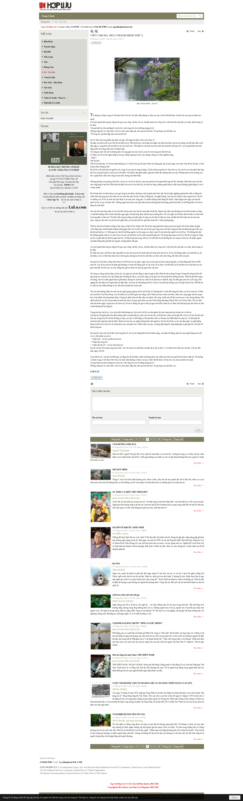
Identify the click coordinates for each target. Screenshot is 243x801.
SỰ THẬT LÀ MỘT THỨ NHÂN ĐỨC (130, 492)
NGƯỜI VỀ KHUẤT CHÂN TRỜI (128, 527)
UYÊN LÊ (96, 43)
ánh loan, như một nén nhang (125, 595)
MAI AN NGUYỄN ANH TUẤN (126, 498)
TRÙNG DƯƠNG (119, 689)
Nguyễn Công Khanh (120, 450)
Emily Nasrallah (47, 118)
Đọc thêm (197, 463)
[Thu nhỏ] (92, 31)
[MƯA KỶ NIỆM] (101, 474)
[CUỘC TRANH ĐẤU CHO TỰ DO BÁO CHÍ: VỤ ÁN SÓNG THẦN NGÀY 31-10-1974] (101, 691)
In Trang (92, 384)
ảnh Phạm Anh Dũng (134, 721)
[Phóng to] (96, 31)
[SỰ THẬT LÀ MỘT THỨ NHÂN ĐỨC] (101, 507)
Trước (192, 31)
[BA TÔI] (101, 574)
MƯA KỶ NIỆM (119, 469)
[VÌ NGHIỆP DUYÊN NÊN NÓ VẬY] (101, 720)
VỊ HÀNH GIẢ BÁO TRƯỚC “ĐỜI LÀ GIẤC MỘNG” (137, 623)
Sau (199, 31)
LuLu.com (79, 194)
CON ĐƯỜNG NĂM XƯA (124, 444)
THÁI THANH (118, 476)
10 (159, 439)
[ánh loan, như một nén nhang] (101, 601)
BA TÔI (116, 563)
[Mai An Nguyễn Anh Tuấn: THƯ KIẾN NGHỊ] (101, 666)
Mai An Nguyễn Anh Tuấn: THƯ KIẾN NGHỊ (133, 655)
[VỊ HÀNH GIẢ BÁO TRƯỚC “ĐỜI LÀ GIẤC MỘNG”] (101, 636)
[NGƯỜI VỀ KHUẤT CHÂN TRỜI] (101, 542)
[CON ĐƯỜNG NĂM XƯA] (101, 451)
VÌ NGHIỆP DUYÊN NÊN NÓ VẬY (128, 714)
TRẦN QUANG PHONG (122, 601)
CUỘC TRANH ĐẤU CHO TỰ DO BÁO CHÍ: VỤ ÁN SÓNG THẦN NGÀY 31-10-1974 (152, 683)
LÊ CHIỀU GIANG (120, 534)
